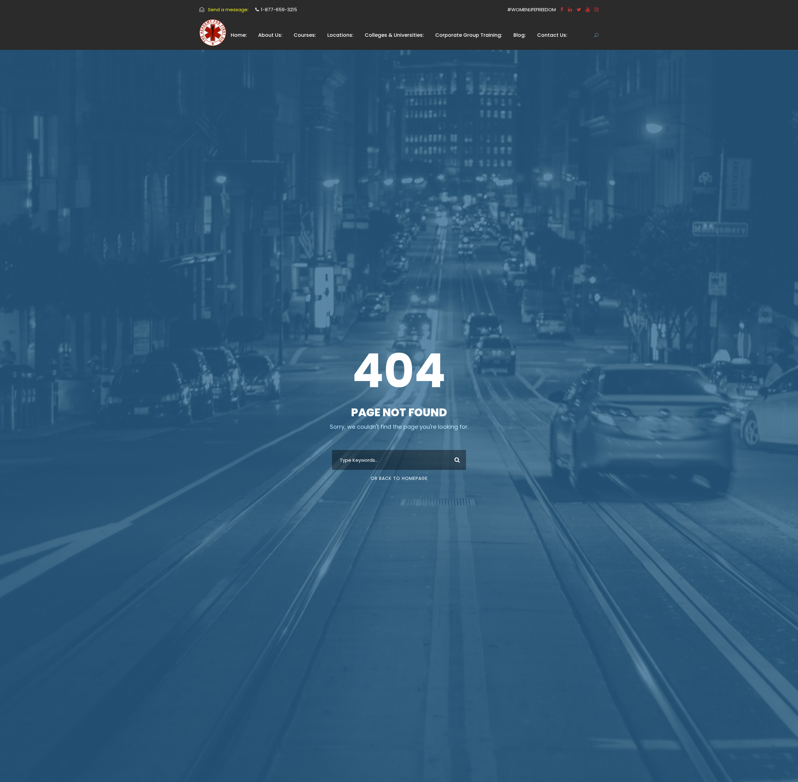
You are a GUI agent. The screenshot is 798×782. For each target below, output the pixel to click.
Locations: (340, 35)
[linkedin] (570, 9)
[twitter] (579, 9)
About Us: (270, 35)
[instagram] (596, 9)
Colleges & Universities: (394, 35)
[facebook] (561, 9)
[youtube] (588, 9)
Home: (239, 35)
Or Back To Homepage (399, 478)
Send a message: (228, 9)
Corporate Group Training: (468, 35)
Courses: (305, 35)
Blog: (519, 35)
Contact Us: (552, 35)
